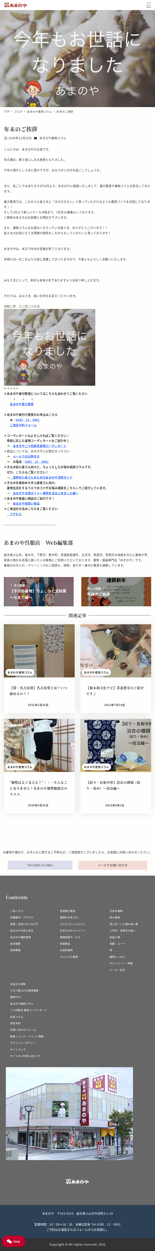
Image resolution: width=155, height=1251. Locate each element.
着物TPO (15, 997)
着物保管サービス (70, 937)
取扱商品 (65, 943)
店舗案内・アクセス (21, 917)
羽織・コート (117, 943)
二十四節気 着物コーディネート (28, 1010)
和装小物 (115, 937)
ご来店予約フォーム (23, 425)
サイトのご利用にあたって (25, 1056)
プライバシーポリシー (23, 1043)
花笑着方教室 (67, 911)
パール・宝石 (117, 970)
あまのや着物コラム (52, 138)
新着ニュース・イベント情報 (26, 1036)
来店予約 (15, 1023)
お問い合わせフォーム (23, 1030)
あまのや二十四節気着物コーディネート (39, 446)
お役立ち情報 (18, 984)
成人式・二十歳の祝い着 (124, 924)
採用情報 (15, 950)
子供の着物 (116, 911)
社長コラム (16, 1017)
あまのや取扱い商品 (26, 503)
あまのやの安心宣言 (21, 930)
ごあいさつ (16, 911)
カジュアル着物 (69, 957)
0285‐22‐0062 (28, 420)
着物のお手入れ (69, 917)
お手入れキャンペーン (73, 930)
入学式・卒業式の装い (122, 930)
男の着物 (115, 917)
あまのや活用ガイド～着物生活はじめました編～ (46, 493)
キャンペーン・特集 (121, 963)
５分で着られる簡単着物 (24, 990)
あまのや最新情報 (20, 937)
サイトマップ (18, 1049)
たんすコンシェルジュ (73, 924)
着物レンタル (117, 957)
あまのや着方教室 (22, 404)
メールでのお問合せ (26, 456)
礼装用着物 (66, 950)
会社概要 (15, 943)
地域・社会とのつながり (24, 924)
